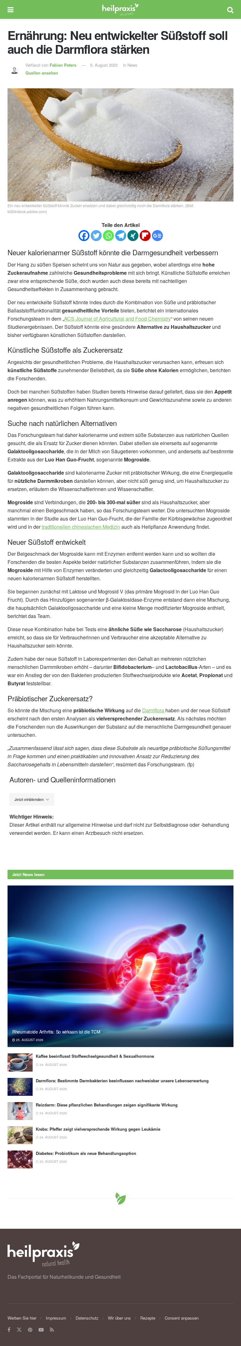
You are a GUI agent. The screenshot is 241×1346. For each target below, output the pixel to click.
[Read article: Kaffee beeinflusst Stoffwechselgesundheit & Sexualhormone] (20, 1062)
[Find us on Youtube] (41, 1330)
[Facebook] (83, 235)
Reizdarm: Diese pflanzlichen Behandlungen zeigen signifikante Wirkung (107, 1105)
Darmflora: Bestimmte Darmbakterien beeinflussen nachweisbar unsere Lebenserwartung (122, 1081)
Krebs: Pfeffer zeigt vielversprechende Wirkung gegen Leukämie (98, 1129)
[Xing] (132, 235)
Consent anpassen (182, 1318)
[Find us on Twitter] (19, 1330)
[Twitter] (96, 235)
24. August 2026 (53, 1064)
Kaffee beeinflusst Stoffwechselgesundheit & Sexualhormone (95, 1056)
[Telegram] (120, 235)
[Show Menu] (10, 9)
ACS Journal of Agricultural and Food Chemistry (117, 318)
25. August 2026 (29, 1040)
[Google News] (157, 235)
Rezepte (147, 1318)
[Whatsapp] (108, 235)
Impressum (56, 1318)
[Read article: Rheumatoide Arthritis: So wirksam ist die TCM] (120, 966)
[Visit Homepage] (120, 9)
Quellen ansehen (41, 73)
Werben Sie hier (22, 1318)
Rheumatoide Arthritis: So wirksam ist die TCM (56, 1032)
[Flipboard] (145, 235)
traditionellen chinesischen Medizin (81, 526)
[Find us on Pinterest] (30, 1330)
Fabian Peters (63, 65)
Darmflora (153, 710)
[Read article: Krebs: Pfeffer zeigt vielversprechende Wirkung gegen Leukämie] (20, 1135)
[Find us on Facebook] (9, 1330)
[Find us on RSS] (52, 1330)
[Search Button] (230, 9)
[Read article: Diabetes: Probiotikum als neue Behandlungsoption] (20, 1159)
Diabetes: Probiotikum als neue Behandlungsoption (86, 1153)
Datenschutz (87, 1318)
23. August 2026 (53, 1161)
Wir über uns (119, 1318)
